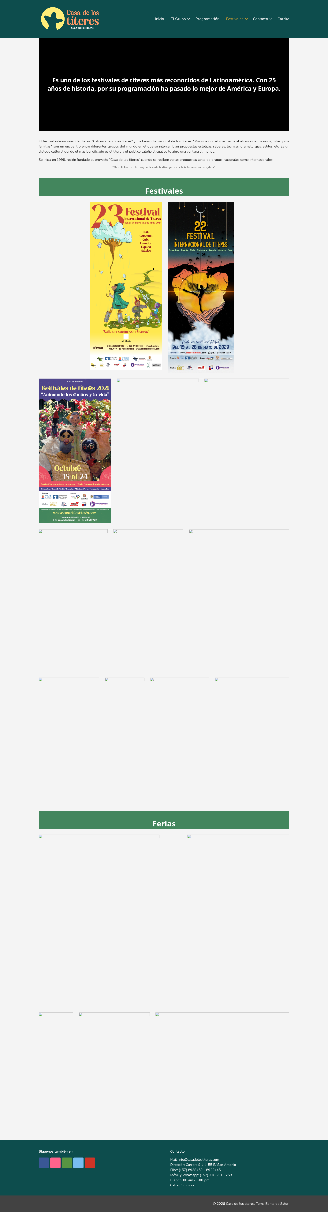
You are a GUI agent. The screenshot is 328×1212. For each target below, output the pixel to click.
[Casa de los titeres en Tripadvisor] (67, 1163)
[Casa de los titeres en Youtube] (90, 1163)
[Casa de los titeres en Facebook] (44, 1163)
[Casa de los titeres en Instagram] (55, 1163)
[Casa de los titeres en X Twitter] (78, 1163)
